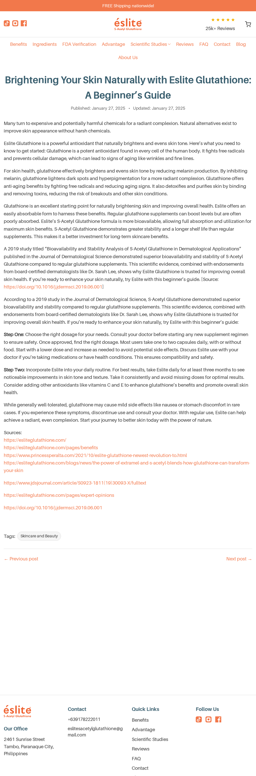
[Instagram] (15, 24)
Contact (140, 768)
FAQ (136, 758)
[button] (150, 44)
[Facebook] (24, 24)
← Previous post (21, 558)
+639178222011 (84, 719)
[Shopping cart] (248, 24)
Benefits (140, 720)
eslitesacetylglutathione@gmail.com (95, 731)
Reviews (141, 748)
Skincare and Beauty (39, 535)
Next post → (239, 558)
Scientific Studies (150, 739)
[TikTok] (7, 24)
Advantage (143, 729)
